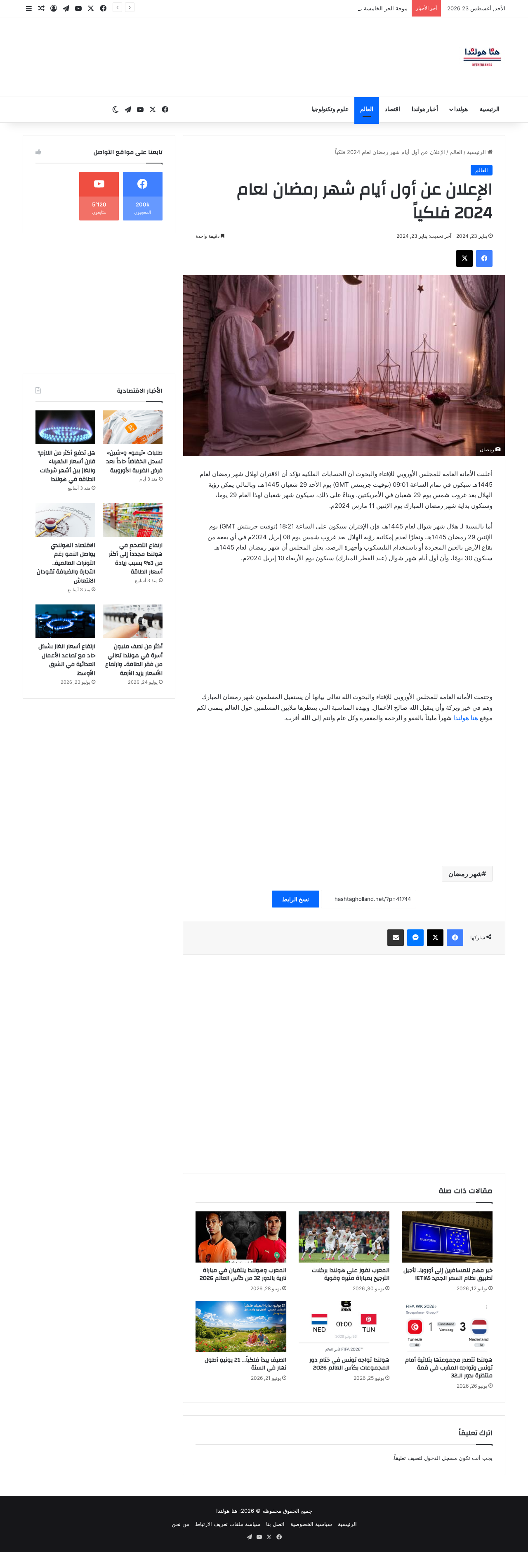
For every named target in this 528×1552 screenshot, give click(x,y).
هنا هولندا (466, 718)
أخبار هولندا (425, 109)
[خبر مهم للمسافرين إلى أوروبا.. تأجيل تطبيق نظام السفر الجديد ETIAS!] (447, 1237)
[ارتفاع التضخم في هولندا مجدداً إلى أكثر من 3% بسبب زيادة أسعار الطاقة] (133, 520)
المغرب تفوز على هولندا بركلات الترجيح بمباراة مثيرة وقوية (350, 1274)
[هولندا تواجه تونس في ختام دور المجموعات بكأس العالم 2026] (344, 1326)
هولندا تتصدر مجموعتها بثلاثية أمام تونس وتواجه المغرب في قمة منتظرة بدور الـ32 (449, 1368)
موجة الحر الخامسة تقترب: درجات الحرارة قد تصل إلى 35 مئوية (335, 8)
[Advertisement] (344, 631)
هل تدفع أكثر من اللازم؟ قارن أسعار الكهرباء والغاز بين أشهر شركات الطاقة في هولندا (66, 466)
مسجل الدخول (440, 1458)
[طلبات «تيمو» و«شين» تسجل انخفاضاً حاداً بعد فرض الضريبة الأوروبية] (133, 427)
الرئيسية (490, 109)
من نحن (180, 1524)
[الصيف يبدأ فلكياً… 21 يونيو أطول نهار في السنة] (241, 1326)
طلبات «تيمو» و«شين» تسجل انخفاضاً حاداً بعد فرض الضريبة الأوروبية (134, 462)
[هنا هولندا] (482, 57)
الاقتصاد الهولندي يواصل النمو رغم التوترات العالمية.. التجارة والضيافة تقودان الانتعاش (66, 563)
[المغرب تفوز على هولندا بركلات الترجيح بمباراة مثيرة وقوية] (344, 1237)
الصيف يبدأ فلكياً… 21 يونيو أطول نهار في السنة (245, 1364)
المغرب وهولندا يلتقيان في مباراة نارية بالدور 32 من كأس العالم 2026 (243, 1274)
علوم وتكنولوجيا (330, 109)
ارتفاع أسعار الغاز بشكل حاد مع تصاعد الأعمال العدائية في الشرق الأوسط (66, 660)
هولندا (461, 109)
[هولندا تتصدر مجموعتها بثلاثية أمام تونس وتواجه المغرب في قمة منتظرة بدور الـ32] (447, 1326)
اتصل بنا (275, 1524)
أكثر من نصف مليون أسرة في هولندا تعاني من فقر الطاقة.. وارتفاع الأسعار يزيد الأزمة (134, 660)
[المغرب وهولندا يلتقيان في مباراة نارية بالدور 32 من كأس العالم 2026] (241, 1237)
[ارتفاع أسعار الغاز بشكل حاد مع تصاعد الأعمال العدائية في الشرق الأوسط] (65, 621)
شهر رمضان (465, 874)
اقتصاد (392, 109)
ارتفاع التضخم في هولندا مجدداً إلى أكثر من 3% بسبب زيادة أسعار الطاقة (136, 559)
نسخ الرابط (295, 899)
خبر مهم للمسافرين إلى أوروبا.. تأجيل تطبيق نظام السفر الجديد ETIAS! (448, 1274)
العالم (366, 109)
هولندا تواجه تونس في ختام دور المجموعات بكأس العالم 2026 (349, 1364)
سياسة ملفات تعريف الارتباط (227, 1524)
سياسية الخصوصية (311, 1524)
